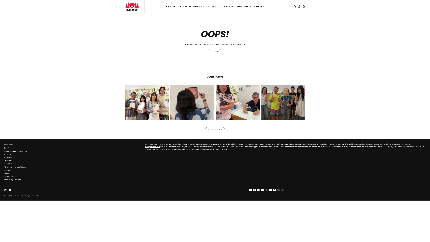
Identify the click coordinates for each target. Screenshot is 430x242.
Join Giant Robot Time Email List (15, 151)
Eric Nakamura (9, 158)
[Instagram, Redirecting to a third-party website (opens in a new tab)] (5, 190)
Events (247, 6)
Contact (257, 6)
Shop (167, 6)
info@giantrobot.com (152, 147)
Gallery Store (213, 6)
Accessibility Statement (12, 180)
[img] (250, 190)
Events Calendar (10, 164)
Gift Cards (229, 6)
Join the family (216, 129)
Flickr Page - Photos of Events (15, 167)
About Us (7, 154)
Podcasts (7, 170)
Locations (7, 161)
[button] (170, 6)
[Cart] (303, 6)
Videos (6, 173)
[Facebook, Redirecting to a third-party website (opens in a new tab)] (10, 190)
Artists (177, 6)
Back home (215, 51)
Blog (239, 6)
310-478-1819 (390, 144)
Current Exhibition (193, 6)
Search (6, 148)
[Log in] (299, 6)
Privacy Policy (9, 177)
